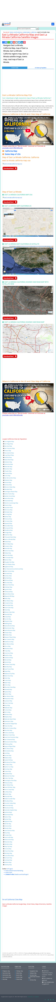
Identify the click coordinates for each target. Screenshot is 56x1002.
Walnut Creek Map (9, 735)
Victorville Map (8, 555)
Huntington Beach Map (10, 491)
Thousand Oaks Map (10, 537)
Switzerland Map (6, 973)
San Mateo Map (8, 601)
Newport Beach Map (10, 637)
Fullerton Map (8, 535)
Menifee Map (8, 667)
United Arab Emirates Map (34, 977)
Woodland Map (8, 801)
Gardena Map (8, 773)
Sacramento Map (9, 453)
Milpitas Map (8, 717)
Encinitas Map (8, 769)
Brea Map (7, 833)
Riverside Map (8, 466)
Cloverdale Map (8, 605)
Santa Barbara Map (9, 630)
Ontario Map (7, 505)
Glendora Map (8, 844)
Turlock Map (7, 710)
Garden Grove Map (9, 496)
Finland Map (19, 979)
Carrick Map (7, 619)
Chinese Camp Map (9, 664)
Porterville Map (8, 805)
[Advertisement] (28, 10)
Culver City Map (8, 778)
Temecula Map (8, 591)
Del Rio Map (7, 823)
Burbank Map (8, 858)
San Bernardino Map (10, 478)
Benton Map (7, 560)
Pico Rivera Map (8, 748)
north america (18, 32)
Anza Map (7, 705)
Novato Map (7, 828)
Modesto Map (8, 480)
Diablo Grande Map (9, 798)
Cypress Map (8, 589)
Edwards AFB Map (9, 596)
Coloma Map (7, 826)
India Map (4, 979)
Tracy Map (7, 651)
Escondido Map (8, 525)
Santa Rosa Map (8, 498)
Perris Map (7, 712)
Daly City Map (8, 846)
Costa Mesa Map (9, 855)
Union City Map (8, 703)
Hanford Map (8, 812)
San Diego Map (8, 444)
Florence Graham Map (10, 742)
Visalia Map (7, 541)
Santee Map (7, 819)
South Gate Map (8, 607)
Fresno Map (7, 450)
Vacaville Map (8, 614)
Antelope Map (8, 587)
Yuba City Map (8, 726)
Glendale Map (8, 489)
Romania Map (33, 975)
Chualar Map (8, 471)
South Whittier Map (9, 787)
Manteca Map (8, 714)
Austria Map (19, 975)
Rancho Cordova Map (10, 728)
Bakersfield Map (8, 460)
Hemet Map (7, 662)
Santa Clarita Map (9, 494)
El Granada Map (8, 557)
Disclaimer (37, 996)
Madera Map (7, 758)
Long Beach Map (9, 455)
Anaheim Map (8, 462)
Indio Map (7, 678)
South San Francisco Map (11, 737)
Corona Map (7, 849)
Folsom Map (7, 694)
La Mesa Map (8, 792)
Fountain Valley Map (10, 803)
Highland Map (8, 821)
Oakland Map (8, 457)
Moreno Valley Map (9, 487)
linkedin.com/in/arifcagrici (21, 874)
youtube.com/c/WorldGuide (12, 148)
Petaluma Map (8, 783)
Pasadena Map (8, 530)
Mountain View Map (9, 687)
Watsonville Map (9, 839)
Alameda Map (8, 689)
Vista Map (7, 610)
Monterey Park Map (9, 762)
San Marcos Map (9, 644)
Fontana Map (8, 485)
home (11, 32)
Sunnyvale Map (8, 528)
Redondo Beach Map (10, 719)
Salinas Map (7, 516)
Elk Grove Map (8, 510)
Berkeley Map (8, 853)
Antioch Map (7, 862)
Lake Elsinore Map (9, 830)
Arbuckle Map (8, 796)
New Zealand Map (6, 977)
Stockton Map (8, 469)
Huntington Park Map (10, 780)
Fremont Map (8, 473)
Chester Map (8, 632)
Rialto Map (7, 598)
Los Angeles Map (9, 441)
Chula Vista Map (8, 851)
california (33, 32)
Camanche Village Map (10, 723)
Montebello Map (9, 751)
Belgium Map (18, 966)
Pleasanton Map (8, 698)
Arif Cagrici (10, 869)
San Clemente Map (9, 739)
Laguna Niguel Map (9, 746)
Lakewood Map (8, 657)
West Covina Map (9, 571)
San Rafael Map (8, 785)
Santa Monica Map (9, 626)
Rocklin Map (7, 794)
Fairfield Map (8, 578)
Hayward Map (8, 523)
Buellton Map (8, 655)
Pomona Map (8, 519)
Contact (44, 966)
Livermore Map (8, 653)
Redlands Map (8, 707)
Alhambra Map (8, 648)
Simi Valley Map (8, 544)
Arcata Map (7, 616)
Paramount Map (8, 808)
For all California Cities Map (12, 899)
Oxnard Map (7, 482)
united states (26, 32)
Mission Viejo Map (9, 612)
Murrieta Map (8, 582)
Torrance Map (8, 521)
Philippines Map (6, 971)
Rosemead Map (8, 814)
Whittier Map (8, 635)
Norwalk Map (8, 573)
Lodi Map (7, 753)
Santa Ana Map (8, 464)
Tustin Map (7, 680)
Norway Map (33, 980)
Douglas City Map (9, 562)
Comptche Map (8, 603)
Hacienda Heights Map (10, 810)
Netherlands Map (6, 975)
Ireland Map (19, 973)
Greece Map (31, 966)
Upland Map (7, 692)
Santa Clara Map (8, 551)
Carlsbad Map (8, 860)
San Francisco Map (9, 448)
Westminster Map (9, 628)
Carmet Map (7, 755)
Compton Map (8, 546)
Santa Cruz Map (8, 767)
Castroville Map (8, 837)
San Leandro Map (9, 639)
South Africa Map (5, 966)
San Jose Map (8, 446)
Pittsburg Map (8, 744)
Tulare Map (7, 771)
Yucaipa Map (7, 835)
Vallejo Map (7, 553)
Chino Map (7, 685)
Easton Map (7, 817)
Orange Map (7, 532)
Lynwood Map (8, 701)
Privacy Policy (30, 996)
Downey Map (8, 864)
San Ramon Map (8, 696)
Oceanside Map (8, 500)
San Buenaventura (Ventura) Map (13, 569)
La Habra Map (8, 764)
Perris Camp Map (9, 789)
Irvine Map (7, 475)
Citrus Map (7, 646)
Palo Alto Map (8, 730)
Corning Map (8, 514)
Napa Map (7, 671)
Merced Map (7, 660)
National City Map (9, 776)
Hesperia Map (8, 621)
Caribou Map (8, 576)
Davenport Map (8, 721)
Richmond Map (8, 580)
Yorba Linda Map (9, 733)
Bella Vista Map (8, 676)
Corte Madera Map (9, 564)
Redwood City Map (9, 673)
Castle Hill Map (8, 760)
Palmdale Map (8, 512)
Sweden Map (19, 977)
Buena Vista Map (9, 585)
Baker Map (7, 682)
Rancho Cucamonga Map (11, 503)
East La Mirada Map (9, 539)
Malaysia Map (33, 973)
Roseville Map (8, 548)
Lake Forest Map (9, 669)
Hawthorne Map (8, 642)
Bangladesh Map (34, 971)
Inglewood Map (8, 566)
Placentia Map (8, 842)
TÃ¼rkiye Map (19, 971)
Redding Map (8, 623)
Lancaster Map (8, 507)
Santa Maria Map (9, 594)
